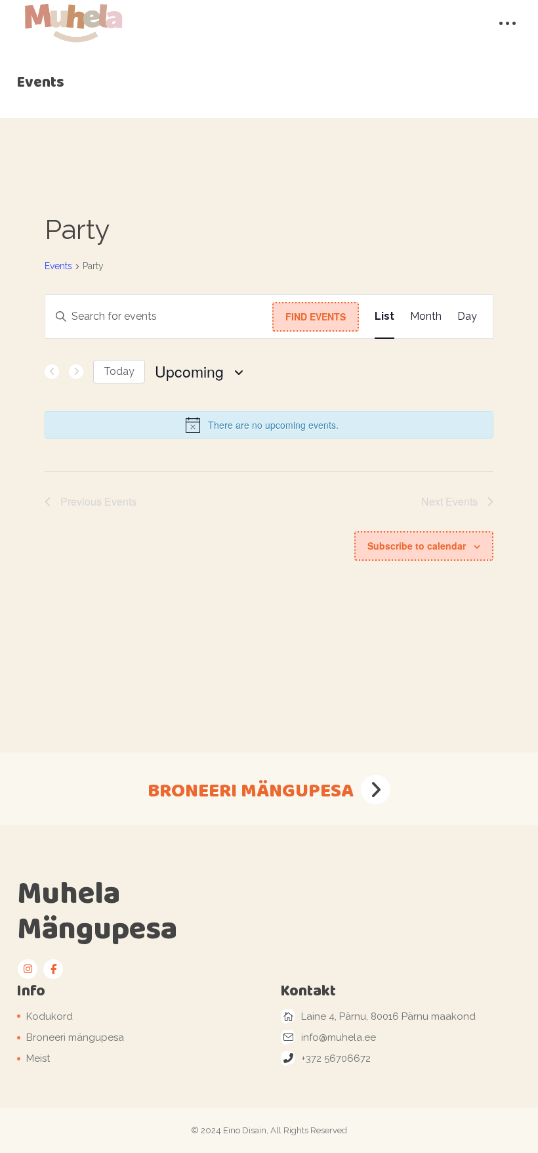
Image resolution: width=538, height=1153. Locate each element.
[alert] (269, 425)
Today (119, 371)
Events (58, 266)
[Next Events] (76, 371)
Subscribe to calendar (416, 545)
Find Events (315, 316)
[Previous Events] (52, 371)
